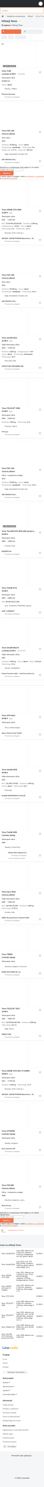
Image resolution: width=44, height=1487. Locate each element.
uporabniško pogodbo (9, 178)
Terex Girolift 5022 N (10, 648)
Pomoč (5, 1363)
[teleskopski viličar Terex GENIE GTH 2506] (22, 194)
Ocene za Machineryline (11, 1417)
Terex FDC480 (8, 1185)
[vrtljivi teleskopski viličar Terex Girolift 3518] (22, 754)
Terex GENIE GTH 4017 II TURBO (16, 1071)
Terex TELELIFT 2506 (11, 408)
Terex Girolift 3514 (9, 338)
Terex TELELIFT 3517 (11, 1009)
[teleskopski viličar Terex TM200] (22, 939)
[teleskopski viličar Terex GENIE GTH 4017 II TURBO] (22, 1055)
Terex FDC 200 (8, 275)
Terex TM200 (7, 954)
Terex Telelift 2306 (9, 832)
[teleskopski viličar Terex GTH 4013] (22, 700)
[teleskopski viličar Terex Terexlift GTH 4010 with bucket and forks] (22, 515)
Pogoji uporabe (8, 1405)
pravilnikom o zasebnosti (35, 176)
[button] (40, 3)
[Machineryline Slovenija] (16, 3)
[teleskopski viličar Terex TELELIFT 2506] (22, 392)
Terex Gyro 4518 (9, 892)
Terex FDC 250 (8, 131)
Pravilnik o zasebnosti (10, 1409)
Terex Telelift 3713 (9, 588)
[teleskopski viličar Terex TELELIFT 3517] (22, 993)
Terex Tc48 (6, 71)
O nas (5, 1359)
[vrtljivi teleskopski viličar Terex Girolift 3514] (22, 322)
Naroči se (6, 173)
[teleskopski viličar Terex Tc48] (22, 55)
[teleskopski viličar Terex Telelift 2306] (22, 817)
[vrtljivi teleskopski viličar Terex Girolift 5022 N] (22, 632)
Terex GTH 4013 (8, 715)
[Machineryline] (2, 16)
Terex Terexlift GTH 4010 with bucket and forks (21, 531)
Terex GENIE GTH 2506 (11, 210)
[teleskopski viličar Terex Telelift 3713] (22, 572)
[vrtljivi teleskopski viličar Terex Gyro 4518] (22, 876)
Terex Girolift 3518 (9, 770)
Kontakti (5, 1367)
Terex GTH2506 (8, 1131)
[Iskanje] (40, 10)
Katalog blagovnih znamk (12, 1420)
